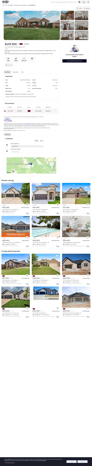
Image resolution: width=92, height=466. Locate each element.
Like (80, 8)
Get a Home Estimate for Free (74, 61)
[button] (32, 25)
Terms (38, 460)
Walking (41, 140)
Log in (83, 2)
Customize (82, 461)
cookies (8, 459)
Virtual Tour (9, 65)
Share (87, 8)
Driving (36, 140)
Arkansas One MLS (30, 123)
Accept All (72, 461)
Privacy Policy (43, 460)
